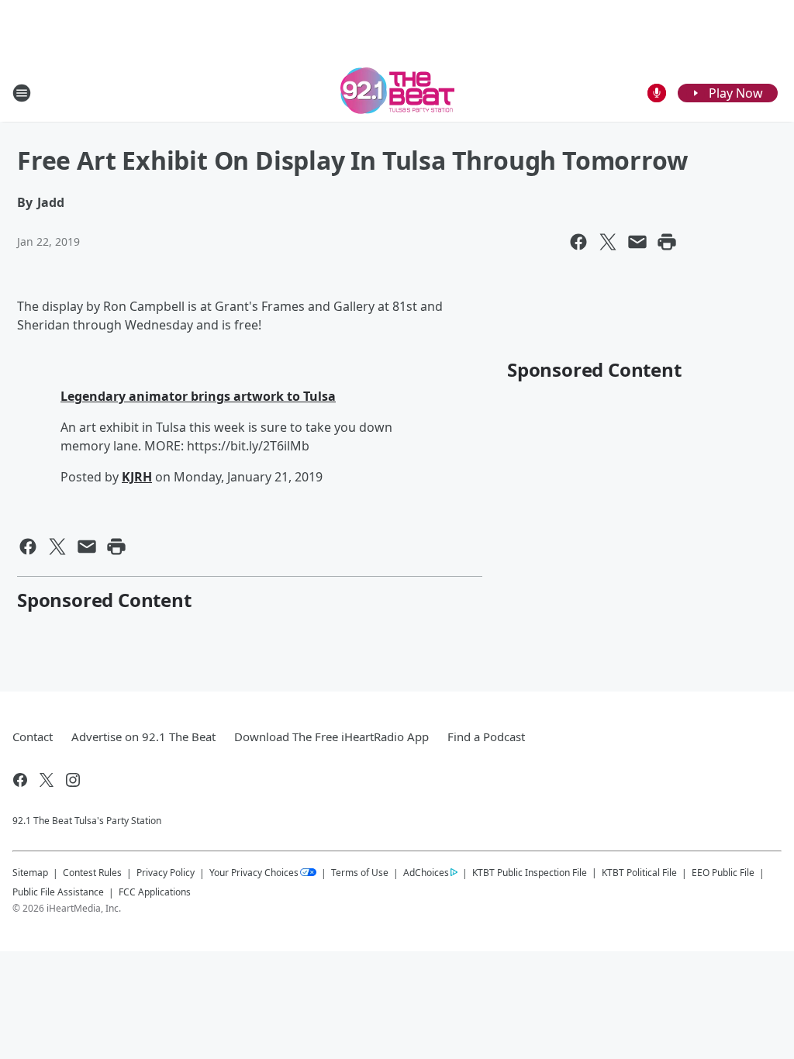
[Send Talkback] (656, 93)
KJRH (137, 476)
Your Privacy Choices (254, 872)
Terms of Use (359, 872)
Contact (32, 736)
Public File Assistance (58, 892)
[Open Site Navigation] (21, 93)
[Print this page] (667, 242)
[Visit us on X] (46, 780)
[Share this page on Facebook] (578, 242)
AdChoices (426, 872)
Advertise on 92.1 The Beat (143, 736)
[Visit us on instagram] (73, 780)
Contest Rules (92, 872)
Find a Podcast (486, 736)
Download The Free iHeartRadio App (331, 736)
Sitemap (30, 872)
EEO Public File (723, 872)
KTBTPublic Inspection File (529, 872)
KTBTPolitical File (639, 872)
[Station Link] (397, 92)
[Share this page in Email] (637, 242)
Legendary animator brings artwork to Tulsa (198, 396)
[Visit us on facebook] (20, 780)
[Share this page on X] (608, 242)
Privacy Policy (165, 872)
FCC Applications (155, 891)
